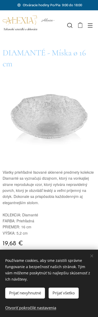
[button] (69, 25)
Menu (90, 25)
